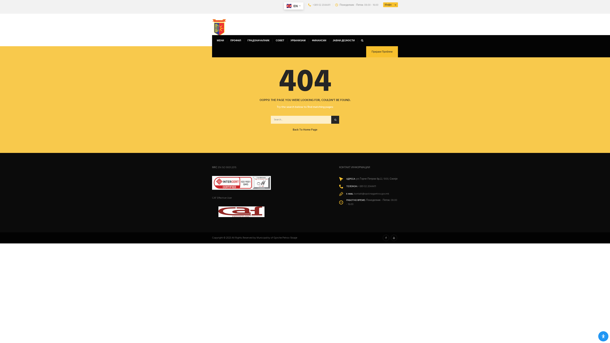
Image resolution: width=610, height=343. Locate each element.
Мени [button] (220, 41)
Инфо (388, 5)
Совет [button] (280, 41)
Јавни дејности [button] (344, 41)
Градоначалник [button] (258, 41)
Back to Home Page (305, 130)
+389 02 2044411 (321, 5)
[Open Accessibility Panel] (603, 336)
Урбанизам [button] (298, 41)
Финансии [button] (319, 41)
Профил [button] (235, 41)
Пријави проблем (382, 52)
